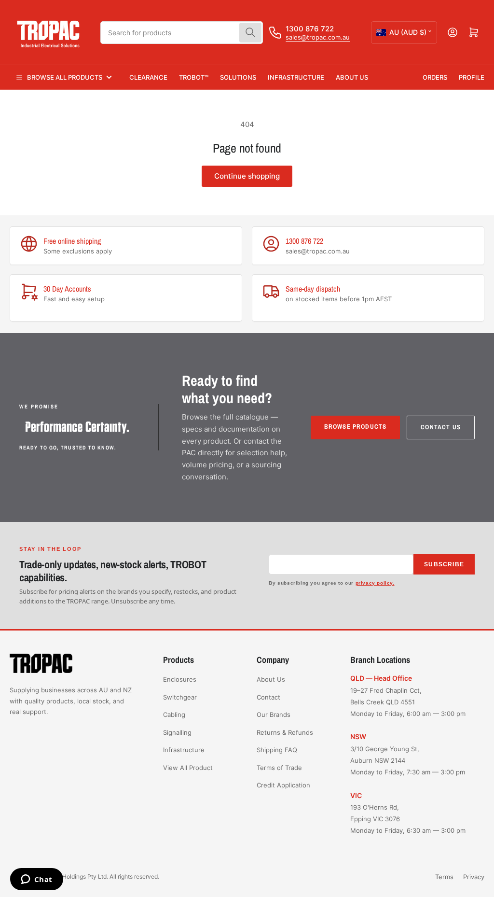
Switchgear (180, 697)
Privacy (473, 877)
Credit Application (283, 785)
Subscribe (444, 564)
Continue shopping (247, 176)
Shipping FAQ (277, 750)
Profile (471, 77)
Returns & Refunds (285, 732)
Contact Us (441, 427)
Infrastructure (296, 77)
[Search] (250, 32)
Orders (435, 77)
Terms (444, 877)
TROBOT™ (193, 77)
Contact (268, 697)
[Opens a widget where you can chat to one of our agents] (36, 880)
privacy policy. (375, 583)
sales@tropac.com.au (318, 37)
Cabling (174, 714)
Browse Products (355, 426)
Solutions (238, 77)
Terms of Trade (279, 767)
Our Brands (273, 714)
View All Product (188, 767)
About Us (352, 77)
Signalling (177, 732)
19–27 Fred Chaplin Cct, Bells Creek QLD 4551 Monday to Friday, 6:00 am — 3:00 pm (408, 702)
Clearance (148, 77)
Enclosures (179, 679)
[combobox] (181, 32)
